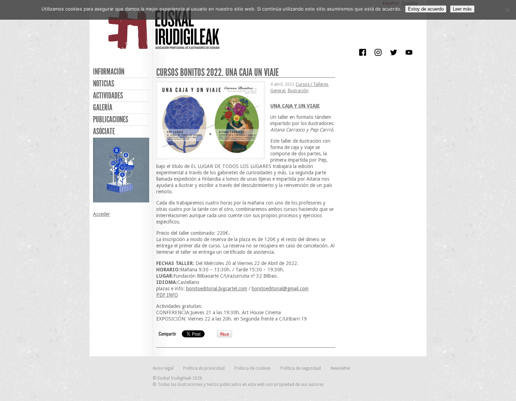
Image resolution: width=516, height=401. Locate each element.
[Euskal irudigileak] (165, 34)
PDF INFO (167, 295)
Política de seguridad (300, 368)
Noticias (103, 84)
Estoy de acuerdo (426, 9)
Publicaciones (110, 119)
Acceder (101, 214)
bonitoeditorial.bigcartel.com (216, 288)
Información (108, 72)
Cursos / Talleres (312, 84)
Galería (102, 107)
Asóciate (104, 131)
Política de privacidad (204, 368)
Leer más (462, 9)
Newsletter (341, 368)
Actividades (108, 96)
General (277, 90)
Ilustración (298, 90)
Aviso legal (163, 368)
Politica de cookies (252, 368)
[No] (507, 9)
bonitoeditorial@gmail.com (280, 288)
